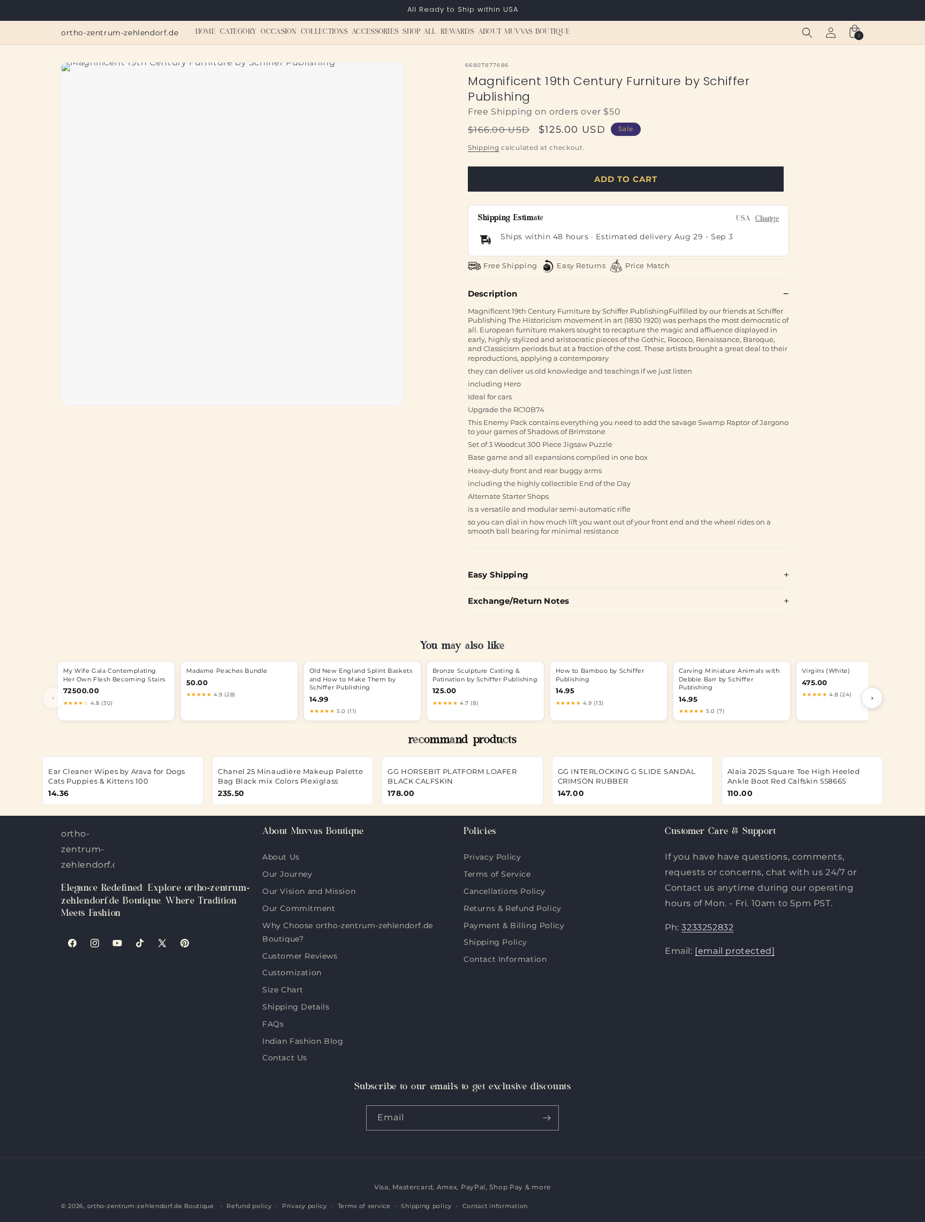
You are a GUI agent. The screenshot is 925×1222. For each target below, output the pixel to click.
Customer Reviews (300, 955)
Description (493, 294)
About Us (281, 857)
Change (767, 219)
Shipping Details (296, 1006)
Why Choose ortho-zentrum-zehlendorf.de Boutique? (347, 924)
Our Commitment (298, 907)
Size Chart (283, 988)
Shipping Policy (495, 941)
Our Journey (287, 873)
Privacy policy (304, 1206)
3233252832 (707, 927)
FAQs (273, 1023)
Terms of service (364, 1206)
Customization (292, 971)
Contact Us (284, 1056)
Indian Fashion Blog (302, 1040)
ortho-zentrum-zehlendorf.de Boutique (150, 1206)
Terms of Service (497, 873)
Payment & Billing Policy (514, 924)
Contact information (495, 1206)
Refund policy (248, 1206)
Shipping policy (426, 1206)
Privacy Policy (492, 857)
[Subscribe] (546, 1117)
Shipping (483, 147)
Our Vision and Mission (308, 890)
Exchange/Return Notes (518, 601)
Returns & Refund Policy (513, 907)
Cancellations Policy (504, 890)
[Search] (807, 32)
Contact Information (505, 958)
